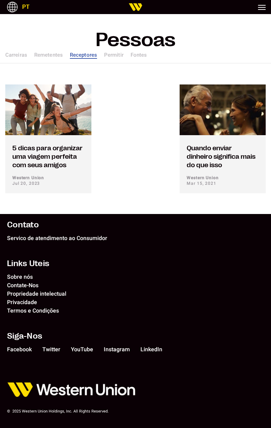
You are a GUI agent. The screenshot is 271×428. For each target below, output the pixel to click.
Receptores (83, 55)
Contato (23, 224)
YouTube (82, 349)
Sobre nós (20, 276)
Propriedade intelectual (36, 293)
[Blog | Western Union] (135, 7)
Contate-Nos (22, 285)
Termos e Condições (33, 310)
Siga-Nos (24, 336)
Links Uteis (28, 263)
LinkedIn (151, 349)
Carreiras (16, 55)
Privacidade (22, 302)
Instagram (117, 349)
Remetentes (48, 55)
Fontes (139, 55)
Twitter (51, 349)
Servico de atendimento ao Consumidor (57, 238)
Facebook (19, 349)
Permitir (114, 55)
